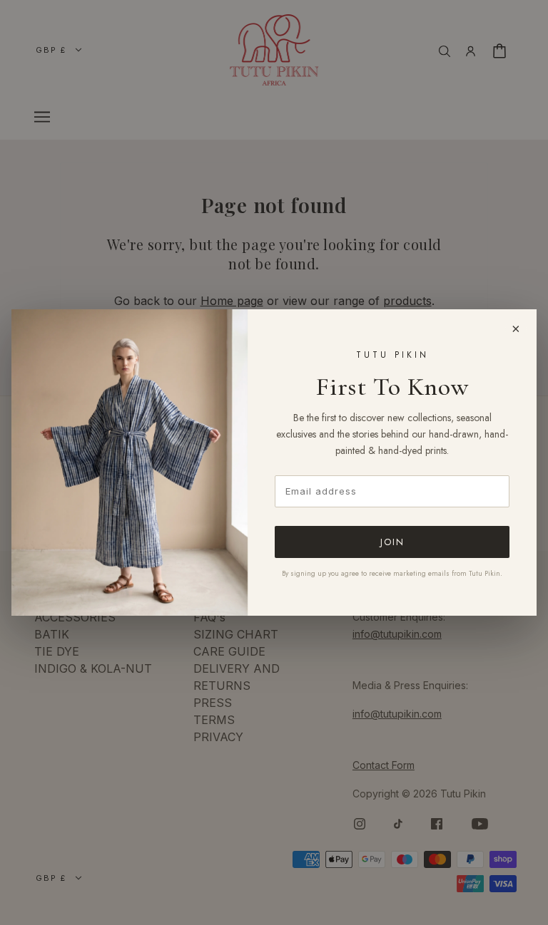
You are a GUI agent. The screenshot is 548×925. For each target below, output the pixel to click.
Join (392, 542)
